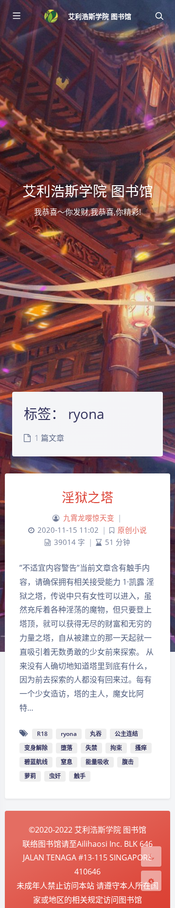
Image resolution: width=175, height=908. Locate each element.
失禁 (91, 748)
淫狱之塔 (87, 497)
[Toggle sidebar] (16, 16)
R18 (42, 734)
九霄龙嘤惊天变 (88, 518)
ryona (69, 734)
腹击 (128, 762)
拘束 (116, 748)
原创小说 (132, 530)
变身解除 (36, 748)
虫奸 (55, 776)
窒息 (66, 762)
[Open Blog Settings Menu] (151, 881)
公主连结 (126, 734)
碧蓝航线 (36, 762)
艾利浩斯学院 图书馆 (100, 16)
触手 (80, 776)
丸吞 (96, 734)
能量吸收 (97, 762)
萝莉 (30, 776)
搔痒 (141, 748)
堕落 (66, 748)
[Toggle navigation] (159, 16)
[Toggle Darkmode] (151, 856)
